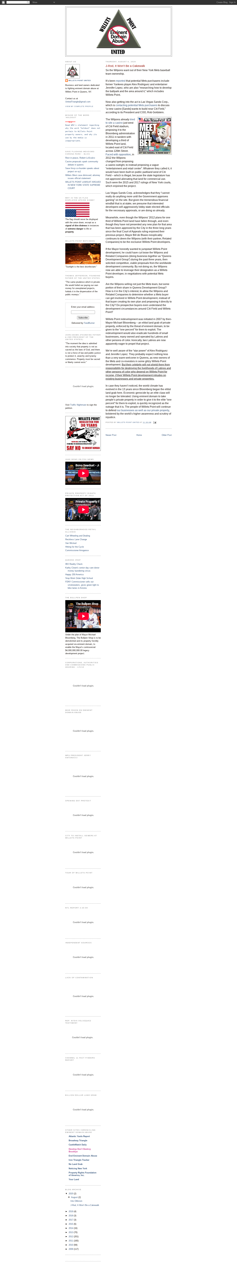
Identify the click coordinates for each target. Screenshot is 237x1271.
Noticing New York (78, 1168)
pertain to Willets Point (79, 131)
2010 (71, 1245)
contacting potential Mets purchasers (136, 105)
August (74, 1197)
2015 (71, 1224)
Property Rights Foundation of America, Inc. (82, 1173)
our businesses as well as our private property (143, 410)
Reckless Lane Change (76, 539)
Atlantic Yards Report (79, 1136)
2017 (71, 1220)
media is (83, 138)
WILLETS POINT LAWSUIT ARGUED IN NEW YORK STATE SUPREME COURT (83, 185)
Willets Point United (80, 80)
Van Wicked (70, 543)
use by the (71, 138)
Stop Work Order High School (79, 578)
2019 (71, 1211)
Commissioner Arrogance (77, 550)
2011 (71, 1240)
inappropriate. (73, 141)
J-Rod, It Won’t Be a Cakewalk (84, 1205)
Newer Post (111, 435)
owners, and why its (86, 134)
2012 (71, 1236)
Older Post (167, 435)
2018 (71, 1215)
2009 (71, 1249)
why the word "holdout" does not (83, 128)
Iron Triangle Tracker (79, 1160)
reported (120, 80)
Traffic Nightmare (78, 405)
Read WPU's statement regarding (82, 125)
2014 (71, 1228)
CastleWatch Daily (78, 1144)
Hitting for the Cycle (74, 547)
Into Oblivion (76, 1201)
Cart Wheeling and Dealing (77, 536)
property (70, 134)
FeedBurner (89, 323)
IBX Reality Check (74, 564)
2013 (71, 1232)
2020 (71, 1193)
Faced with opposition (118, 154)
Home (139, 435)
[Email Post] (155, 422)
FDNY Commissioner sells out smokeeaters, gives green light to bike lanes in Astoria (82, 585)
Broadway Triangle (78, 1140)
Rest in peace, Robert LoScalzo (80, 158)
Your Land (74, 1179)
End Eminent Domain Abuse (83, 1156)
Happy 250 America (74, 574)
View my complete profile (79, 106)
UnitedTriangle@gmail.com (77, 102)
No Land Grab (76, 1164)
